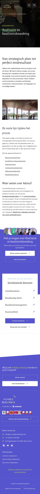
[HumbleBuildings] (7, 5)
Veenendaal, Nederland (11, 459)
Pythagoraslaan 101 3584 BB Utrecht (18, 441)
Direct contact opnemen (18, 253)
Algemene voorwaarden (13, 488)
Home (4, 14)
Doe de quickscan (20, 259)
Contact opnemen (18, 321)
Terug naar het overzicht (18, 327)
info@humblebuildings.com (15, 434)
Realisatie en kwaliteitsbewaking (18, 14)
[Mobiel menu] (34, 5)
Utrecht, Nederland (9, 456)
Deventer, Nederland (10, 463)
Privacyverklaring (29, 488)
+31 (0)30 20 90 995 (12, 438)
